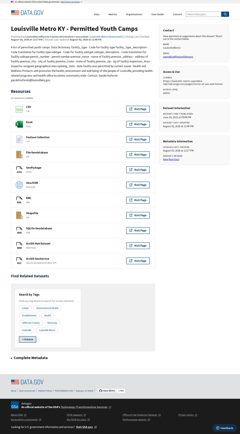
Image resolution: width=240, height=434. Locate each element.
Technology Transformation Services (84, 407)
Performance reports (135, 419)
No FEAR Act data (77, 419)
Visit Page (140, 109)
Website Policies (45, 390)
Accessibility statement (24, 419)
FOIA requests (75, 414)
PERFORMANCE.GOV (64, 390)
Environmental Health (47, 308)
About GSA (17, 414)
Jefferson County (31, 322)
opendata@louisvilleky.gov (178, 56)
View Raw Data (171, 159)
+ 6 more (27, 339)
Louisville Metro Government (106, 36)
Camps (25, 308)
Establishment (29, 315)
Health (47, 315)
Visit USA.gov (84, 427)
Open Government (27, 390)
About (13, 390)
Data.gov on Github (84, 390)
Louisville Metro (47, 330)
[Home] (27, 13)
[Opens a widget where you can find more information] (224, 428)
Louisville (26, 330)
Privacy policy (186, 414)
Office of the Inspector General (140, 414)
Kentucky (52, 322)
